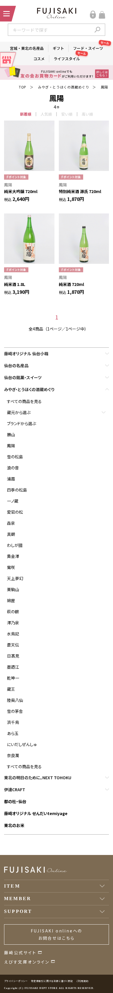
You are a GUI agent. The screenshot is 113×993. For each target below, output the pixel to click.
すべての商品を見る (24, 401)
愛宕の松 (15, 512)
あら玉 (13, 733)
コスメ (39, 58)
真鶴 (11, 534)
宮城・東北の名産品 (27, 48)
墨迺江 (13, 667)
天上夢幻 (15, 578)
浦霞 (11, 479)
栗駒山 (13, 589)
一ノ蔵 (12, 501)
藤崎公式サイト (20, 952)
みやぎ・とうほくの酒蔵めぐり (63, 86)
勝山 (11, 434)
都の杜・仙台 (15, 801)
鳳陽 (104, 86)
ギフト (58, 48)
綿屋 (11, 600)
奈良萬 (13, 755)
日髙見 (13, 656)
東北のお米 (14, 825)
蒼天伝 (13, 645)
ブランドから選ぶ (21, 423)
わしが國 (15, 545)
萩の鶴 (13, 611)
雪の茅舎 (15, 711)
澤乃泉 (13, 623)
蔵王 (11, 689)
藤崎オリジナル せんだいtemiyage (36, 813)
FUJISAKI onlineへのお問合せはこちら (57, 934)
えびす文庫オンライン (27, 962)
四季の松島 (17, 490)
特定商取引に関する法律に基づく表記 (52, 981)
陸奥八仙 (15, 700)
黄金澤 (13, 556)
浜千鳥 (13, 722)
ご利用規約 (82, 981)
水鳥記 (13, 634)
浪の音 (13, 468)
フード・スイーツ (90, 48)
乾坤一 (13, 678)
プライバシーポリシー (16, 981)
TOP (22, 86)
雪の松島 (15, 457)
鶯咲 (11, 567)
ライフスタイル (69, 58)
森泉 (11, 523)
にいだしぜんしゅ (22, 744)
